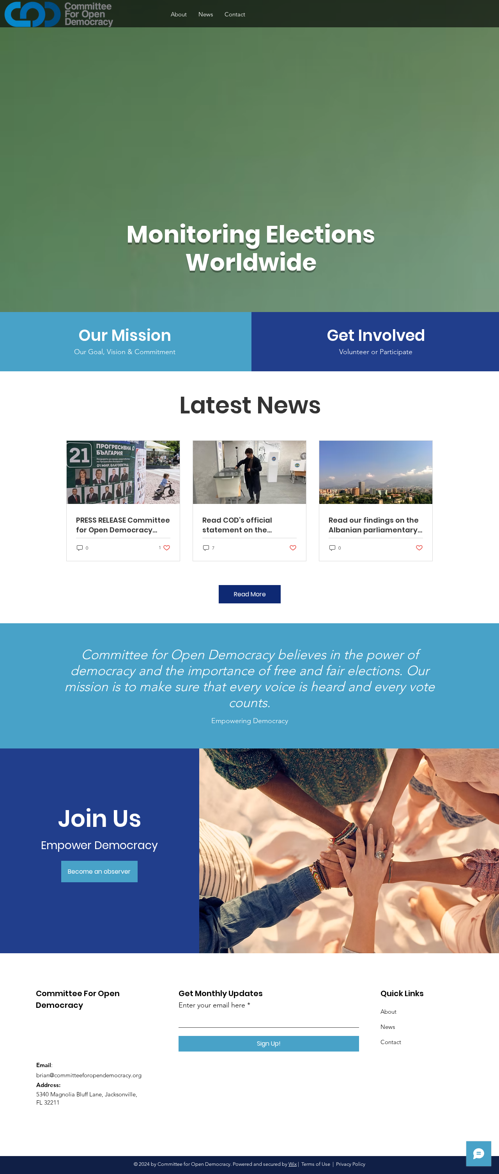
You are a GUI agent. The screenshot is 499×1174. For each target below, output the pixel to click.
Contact (390, 1042)
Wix (292, 1164)
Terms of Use (315, 1164)
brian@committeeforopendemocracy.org (89, 1075)
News (387, 1026)
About (388, 1011)
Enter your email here (212, 1005)
